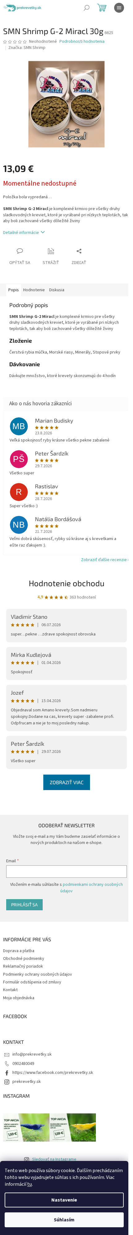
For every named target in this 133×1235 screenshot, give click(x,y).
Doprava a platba (18, 951)
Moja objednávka (18, 998)
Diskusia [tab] (56, 290)
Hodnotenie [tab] (34, 290)
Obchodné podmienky (23, 959)
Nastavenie (64, 1200)
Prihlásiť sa (24, 904)
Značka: (26, 48)
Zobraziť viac (67, 782)
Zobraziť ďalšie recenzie (104, 560)
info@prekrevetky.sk (32, 1054)
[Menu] (119, 8)
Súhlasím (64, 1219)
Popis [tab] (13, 290)
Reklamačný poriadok (23, 966)
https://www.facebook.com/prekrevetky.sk (52, 1073)
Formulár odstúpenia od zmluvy (32, 982)
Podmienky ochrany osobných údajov (37, 974)
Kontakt (10, 990)
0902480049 (23, 1064)
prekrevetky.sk (26, 1082)
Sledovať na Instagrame (54, 1159)
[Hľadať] (86, 8)
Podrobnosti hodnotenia (82, 42)
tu (29, 1184)
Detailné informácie (21, 233)
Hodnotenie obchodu (67, 583)
